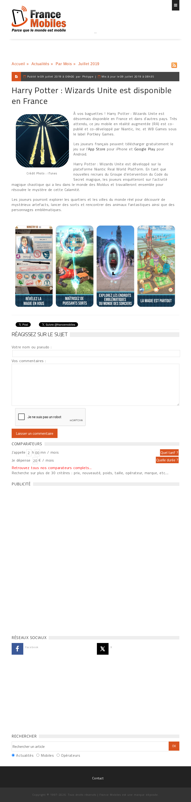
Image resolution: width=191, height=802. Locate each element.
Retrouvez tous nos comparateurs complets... (52, 467)
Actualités (40, 64)
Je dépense (22, 460)
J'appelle (19, 452)
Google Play (145, 149)
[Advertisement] (95, 42)
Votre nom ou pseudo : (32, 347)
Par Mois (64, 64)
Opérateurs (70, 755)
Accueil (18, 64)
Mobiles (47, 755)
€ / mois (46, 460)
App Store (97, 149)
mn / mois (50, 452)
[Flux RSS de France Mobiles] (174, 64)
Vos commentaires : (29, 360)
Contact (97, 778)
